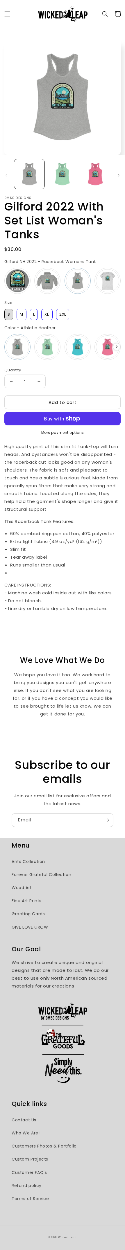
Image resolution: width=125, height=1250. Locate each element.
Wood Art (22, 888)
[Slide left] (6, 175)
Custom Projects (30, 1159)
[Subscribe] (106, 820)
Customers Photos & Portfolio (44, 1146)
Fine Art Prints (27, 901)
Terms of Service (30, 1199)
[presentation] (116, 346)
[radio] (17, 281)
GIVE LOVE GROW (30, 927)
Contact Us (24, 1120)
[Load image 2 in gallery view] (62, 174)
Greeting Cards (28, 914)
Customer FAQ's (29, 1172)
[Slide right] (118, 175)
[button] (7, 14)
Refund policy (27, 1185)
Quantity (12, 370)
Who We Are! (26, 1133)
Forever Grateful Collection (41, 874)
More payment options (62, 432)
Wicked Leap (67, 1237)
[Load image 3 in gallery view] (95, 174)
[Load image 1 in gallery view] (29, 174)
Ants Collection (28, 861)
